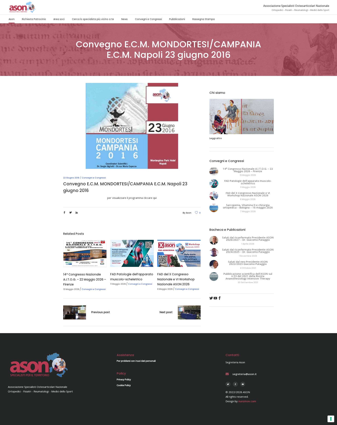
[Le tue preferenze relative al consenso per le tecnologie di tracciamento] (331, 419)
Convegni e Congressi (94, 177)
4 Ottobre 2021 (248, 268)
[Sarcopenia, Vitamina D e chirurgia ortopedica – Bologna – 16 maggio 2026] (213, 207)
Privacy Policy (124, 379)
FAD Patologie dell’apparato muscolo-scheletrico (248, 182)
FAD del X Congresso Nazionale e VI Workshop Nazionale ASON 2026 (176, 279)
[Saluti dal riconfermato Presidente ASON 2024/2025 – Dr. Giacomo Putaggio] (213, 252)
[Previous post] (74, 313)
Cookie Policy (124, 385)
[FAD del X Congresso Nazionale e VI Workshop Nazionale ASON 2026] (179, 253)
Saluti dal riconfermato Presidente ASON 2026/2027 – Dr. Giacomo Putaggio (248, 239)
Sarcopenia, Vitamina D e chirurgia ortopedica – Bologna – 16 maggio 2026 (248, 206)
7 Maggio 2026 (248, 211)
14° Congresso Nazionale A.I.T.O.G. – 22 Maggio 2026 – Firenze (84, 279)
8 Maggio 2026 (165, 289)
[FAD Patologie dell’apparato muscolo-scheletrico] (132, 253)
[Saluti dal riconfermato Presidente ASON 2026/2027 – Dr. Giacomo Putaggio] (213, 240)
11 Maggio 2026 (118, 283)
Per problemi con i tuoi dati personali (136, 360)
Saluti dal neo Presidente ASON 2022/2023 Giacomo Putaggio (248, 263)
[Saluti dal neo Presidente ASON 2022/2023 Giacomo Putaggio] (213, 264)
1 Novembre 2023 (248, 255)
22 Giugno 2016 (71, 177)
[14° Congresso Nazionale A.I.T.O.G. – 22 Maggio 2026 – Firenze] (85, 253)
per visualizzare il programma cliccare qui (132, 198)
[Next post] (189, 313)
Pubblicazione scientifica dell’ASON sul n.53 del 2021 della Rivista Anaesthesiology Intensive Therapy (247, 276)
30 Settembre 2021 (248, 282)
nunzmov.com (247, 401)
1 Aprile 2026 (247, 243)
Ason (188, 212)
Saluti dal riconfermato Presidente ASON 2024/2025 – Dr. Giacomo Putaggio (248, 251)
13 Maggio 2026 (71, 289)
